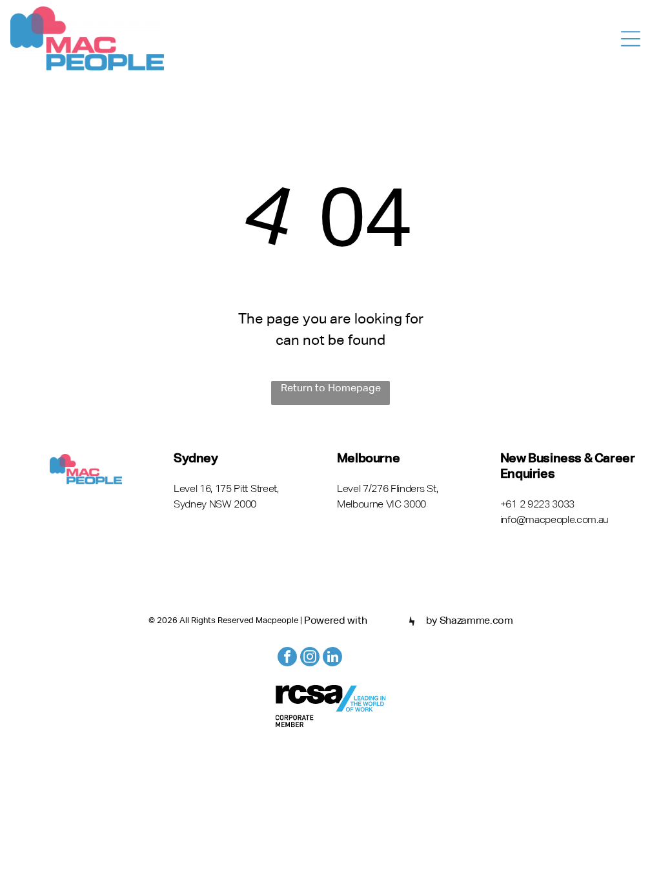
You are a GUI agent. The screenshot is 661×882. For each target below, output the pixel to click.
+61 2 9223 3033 (537, 505)
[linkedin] (332, 658)
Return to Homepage (331, 389)
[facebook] (287, 658)
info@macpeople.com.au (554, 520)
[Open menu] (630, 38)
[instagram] (310, 658)
